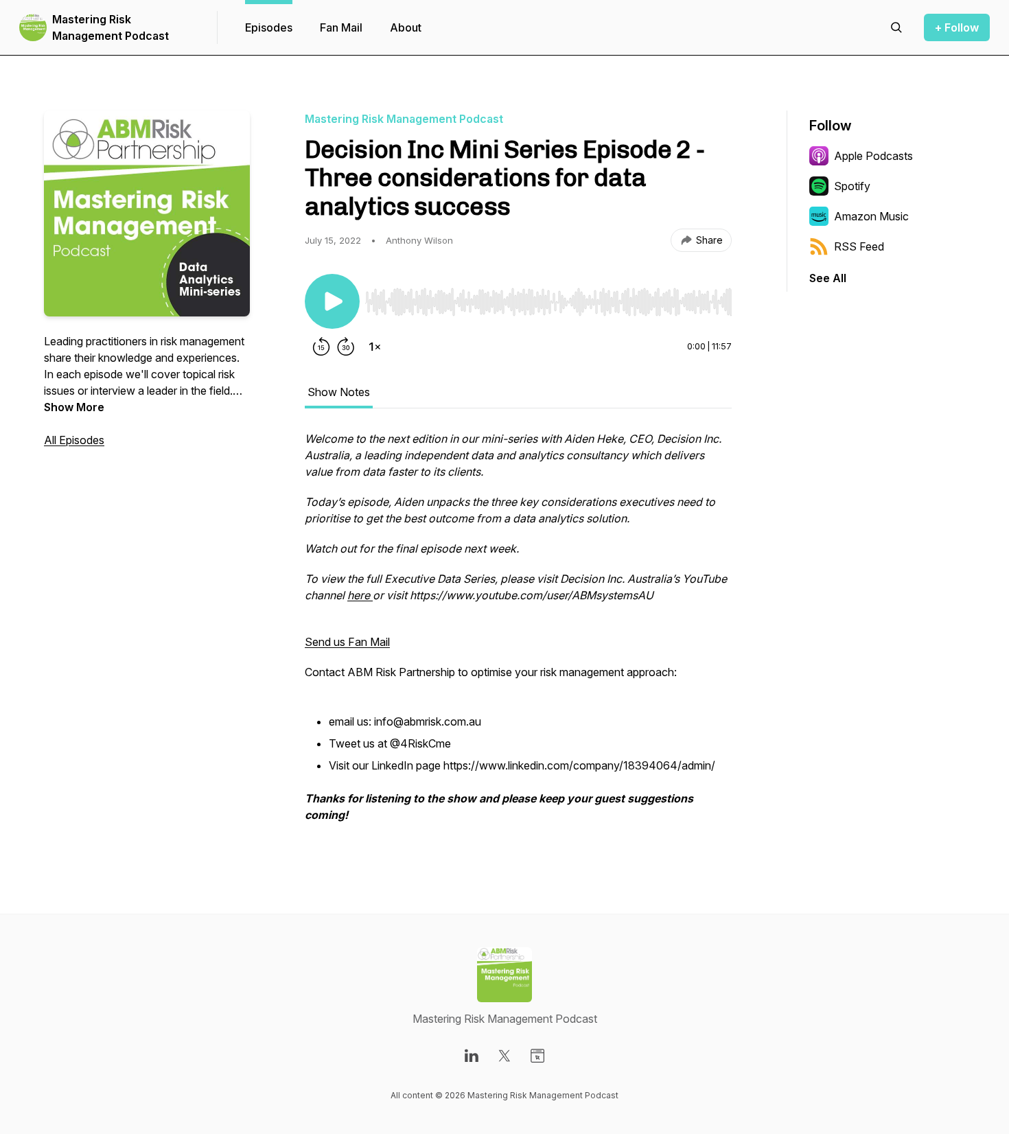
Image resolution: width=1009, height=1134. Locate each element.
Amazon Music (871, 216)
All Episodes (74, 440)
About (405, 27)
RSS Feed (859, 246)
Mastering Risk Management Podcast (110, 27)
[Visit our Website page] (537, 1056)
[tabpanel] (518, 633)
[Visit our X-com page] (504, 1056)
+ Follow (957, 27)
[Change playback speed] (374, 346)
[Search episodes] (896, 27)
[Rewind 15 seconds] (321, 346)
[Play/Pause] (332, 301)
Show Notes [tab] (339, 392)
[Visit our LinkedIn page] (471, 1056)
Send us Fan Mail (347, 642)
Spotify (852, 186)
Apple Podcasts (873, 156)
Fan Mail (341, 27)
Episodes (268, 27)
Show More (74, 407)
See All (827, 278)
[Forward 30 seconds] (346, 346)
